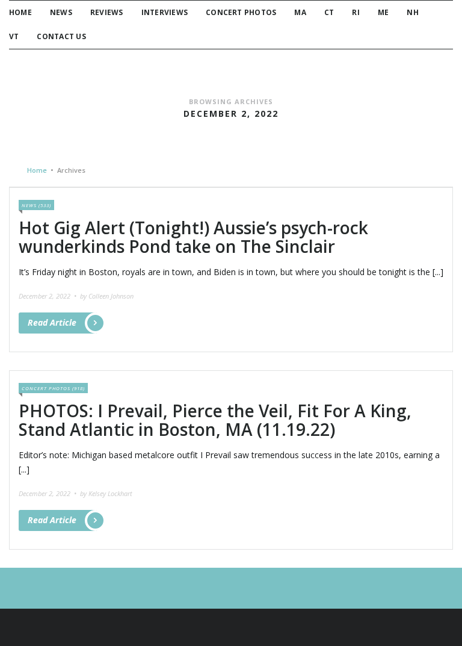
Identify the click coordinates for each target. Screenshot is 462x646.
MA (300, 12)
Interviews (164, 12)
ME (383, 12)
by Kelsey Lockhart (106, 493)
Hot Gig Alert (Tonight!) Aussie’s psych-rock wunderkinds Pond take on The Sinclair (193, 237)
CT (329, 12)
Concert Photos (241, 12)
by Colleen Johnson (107, 295)
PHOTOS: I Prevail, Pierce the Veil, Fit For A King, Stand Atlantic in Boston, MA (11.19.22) (215, 420)
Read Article (52, 322)
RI (355, 12)
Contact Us (61, 36)
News (61, 12)
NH (412, 12)
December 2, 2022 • (48, 295)
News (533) (36, 205)
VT (14, 36)
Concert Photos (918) (53, 388)
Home (20, 12)
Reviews (106, 12)
